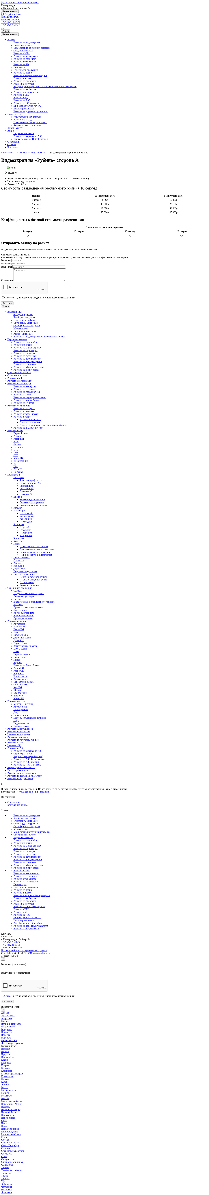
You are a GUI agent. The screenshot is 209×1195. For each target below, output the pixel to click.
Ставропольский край (12, 1162)
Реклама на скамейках (25, 854)
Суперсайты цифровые (25, 821)
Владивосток (8, 1026)
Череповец (6, 1189)
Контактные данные (17, 805)
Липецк (5, 1084)
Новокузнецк (8, 1115)
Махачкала (6, 1095)
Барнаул (5, 1021)
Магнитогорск (8, 1090)
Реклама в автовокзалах (25, 56)
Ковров (5, 1065)
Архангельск (8, 1015)
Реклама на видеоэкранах (26, 42)
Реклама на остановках (25, 862)
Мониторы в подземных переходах (31, 832)
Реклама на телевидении (26, 881)
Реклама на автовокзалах (26, 873)
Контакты (12, 147)
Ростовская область (11, 1134)
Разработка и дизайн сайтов (28, 923)
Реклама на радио (22, 72)
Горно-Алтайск (9, 1040)
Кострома (6, 1068)
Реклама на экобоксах (24, 89)
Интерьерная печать (23, 108)
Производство (14, 114)
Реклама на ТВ (21, 64)
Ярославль (6, 1192)
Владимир (6, 1029)
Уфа (3, 1181)
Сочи (4, 1156)
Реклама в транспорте (24, 61)
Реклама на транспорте (25, 59)
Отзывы (11, 144)
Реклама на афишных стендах (29, 865)
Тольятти (6, 1173)
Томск (4, 1175)
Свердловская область (25, 834)
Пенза (4, 1123)
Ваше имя (6, 260)
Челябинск (6, 1186)
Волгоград (6, 1032)
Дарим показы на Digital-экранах (30, 139)
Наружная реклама (23, 45)
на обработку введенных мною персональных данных (39, 297)
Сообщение (7, 280)
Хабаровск (6, 1184)
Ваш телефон (8, 263)
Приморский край (10, 1128)
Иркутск (5, 1054)
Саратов (5, 1148)
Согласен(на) (11, 297)
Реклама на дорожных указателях (30, 111)
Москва (5, 1098)
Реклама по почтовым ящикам (29, 906)
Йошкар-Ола (8, 1057)
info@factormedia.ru (11, 14)
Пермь (4, 1126)
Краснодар (6, 1070)
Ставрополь (7, 1159)
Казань (4, 1059)
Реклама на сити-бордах (26, 867)
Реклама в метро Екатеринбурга (30, 75)
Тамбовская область (11, 1170)
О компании (13, 141)
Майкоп (5, 1093)
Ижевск (5, 1051)
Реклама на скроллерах (25, 848)
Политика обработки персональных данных (24, 950)
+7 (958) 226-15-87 (10, 25)
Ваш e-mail (6, 266)
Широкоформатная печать (27, 105)
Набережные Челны (11, 1104)
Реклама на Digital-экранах (27, 845)
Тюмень (5, 1178)
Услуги (5, 31)
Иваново (5, 1048)
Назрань (5, 1106)
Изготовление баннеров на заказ (30, 122)
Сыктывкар (7, 1164)
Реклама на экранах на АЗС (27, 136)
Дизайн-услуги (15, 128)
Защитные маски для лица (27, 125)
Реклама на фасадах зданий (27, 859)
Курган (5, 1079)
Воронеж (6, 1037)
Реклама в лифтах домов (26, 92)
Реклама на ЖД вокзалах (26, 103)
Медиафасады (20, 829)
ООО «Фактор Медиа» (38, 953)
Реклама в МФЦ (21, 53)
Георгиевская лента (23, 133)
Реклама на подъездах (24, 81)
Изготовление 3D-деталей (27, 117)
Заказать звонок (9, 11)
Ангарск (5, 1012)
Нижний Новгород (11, 1109)
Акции (11, 130)
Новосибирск (8, 1117)
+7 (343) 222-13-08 (10, 22)
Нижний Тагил (9, 1112)
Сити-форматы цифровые (26, 826)
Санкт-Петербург (10, 1145)
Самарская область (11, 1142)
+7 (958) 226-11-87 (10, 19)
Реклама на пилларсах (25, 851)
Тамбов (5, 1167)
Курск (4, 1082)
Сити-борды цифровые (25, 823)
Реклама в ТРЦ (21, 94)
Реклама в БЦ (20, 97)
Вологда (5, 1035)
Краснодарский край (12, 1073)
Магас (4, 1087)
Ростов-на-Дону (9, 1131)
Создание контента (23, 50)
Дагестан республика (12, 1043)
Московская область (11, 1101)
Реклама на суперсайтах (26, 840)
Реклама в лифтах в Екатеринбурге (31, 895)
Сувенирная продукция (25, 70)
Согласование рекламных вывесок (31, 47)
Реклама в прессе (22, 78)
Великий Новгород (11, 1024)
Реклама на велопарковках (27, 856)
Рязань (4, 1137)
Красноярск (7, 1076)
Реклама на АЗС (21, 100)
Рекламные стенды (23, 119)
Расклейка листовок (23, 83)
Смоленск (6, 1153)
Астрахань (6, 1018)
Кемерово (6, 1062)
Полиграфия (19, 67)
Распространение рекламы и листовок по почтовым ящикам (45, 86)
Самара (5, 1140)
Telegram (44, 791)
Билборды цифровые (24, 818)
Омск (4, 1120)
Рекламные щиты (22, 843)
